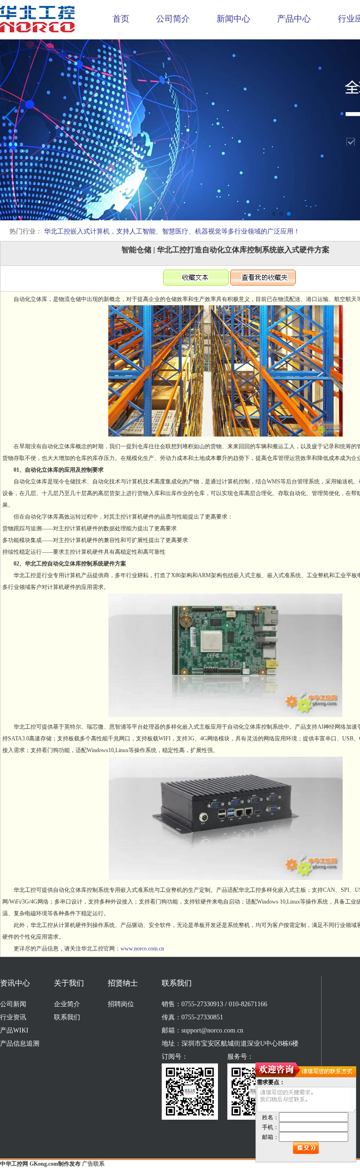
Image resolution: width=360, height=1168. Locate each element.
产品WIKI (14, 1030)
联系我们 (67, 1017)
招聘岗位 (121, 1004)
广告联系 (93, 1163)
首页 (120, 18)
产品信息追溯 (19, 1043)
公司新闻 (13, 1004)
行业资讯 (13, 1017)
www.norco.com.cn (142, 948)
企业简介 (67, 1004)
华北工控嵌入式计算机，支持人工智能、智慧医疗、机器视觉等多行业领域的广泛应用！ (172, 231)
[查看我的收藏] (263, 283)
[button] (274, 214)
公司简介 (173, 18)
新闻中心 (233, 18)
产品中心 (294, 18)
